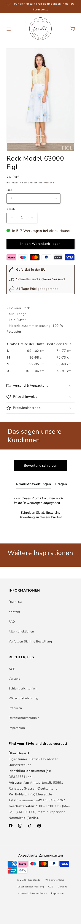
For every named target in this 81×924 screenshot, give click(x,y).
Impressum (17, 728)
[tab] (33, 485)
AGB (12, 669)
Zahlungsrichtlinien (23, 688)
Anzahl (11, 209)
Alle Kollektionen (21, 631)
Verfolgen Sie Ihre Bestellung (30, 641)
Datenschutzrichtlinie (24, 718)
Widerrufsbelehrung (23, 698)
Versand (49, 182)
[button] (8, 29)
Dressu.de (34, 880)
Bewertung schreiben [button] (40, 465)
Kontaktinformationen (34, 893)
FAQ (12, 622)
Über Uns (15, 602)
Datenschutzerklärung (30, 886)
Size (9, 190)
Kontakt (14, 612)
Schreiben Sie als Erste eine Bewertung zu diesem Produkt (40, 514)
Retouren (15, 708)
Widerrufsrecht (54, 880)
